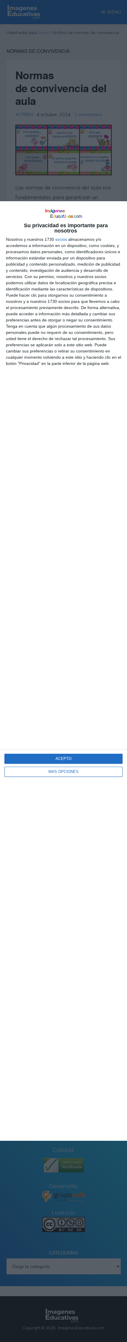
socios (61, 239)
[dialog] (63, 670)
